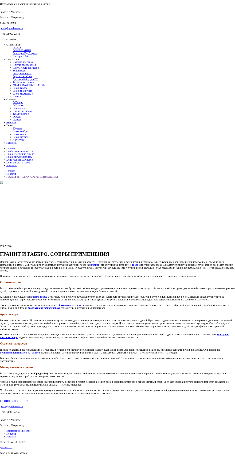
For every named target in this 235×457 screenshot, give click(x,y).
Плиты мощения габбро (26, 67)
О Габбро (18, 102)
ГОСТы (17, 116)
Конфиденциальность (18, 430)
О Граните (18, 105)
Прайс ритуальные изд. (19, 156)
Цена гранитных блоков (19, 159)
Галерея (17, 119)
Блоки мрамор (20, 137)
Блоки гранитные (22, 90)
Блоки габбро (20, 88)
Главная (17, 47)
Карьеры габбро (21, 56)
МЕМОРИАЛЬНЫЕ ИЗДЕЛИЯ (30, 85)
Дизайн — (6, 447)
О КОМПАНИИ (22, 50)
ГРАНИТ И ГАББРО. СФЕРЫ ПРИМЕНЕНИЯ (32, 176)
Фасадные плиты (22, 73)
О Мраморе (19, 108)
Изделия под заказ (23, 62)
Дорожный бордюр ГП (25, 79)
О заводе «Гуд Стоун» (25, 53)
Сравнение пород (22, 111)
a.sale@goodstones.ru (12, 28)
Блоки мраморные (23, 93)
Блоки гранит (20, 134)
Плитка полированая (24, 64)
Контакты (11, 142)
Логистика (18, 139)
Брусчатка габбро (22, 76)
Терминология (21, 113)
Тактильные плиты (23, 82)
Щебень (17, 96)
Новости (11, 122)
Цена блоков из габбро (18, 162)
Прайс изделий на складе (20, 154)
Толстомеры (19, 70)
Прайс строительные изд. (20, 151)
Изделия (17, 128)
